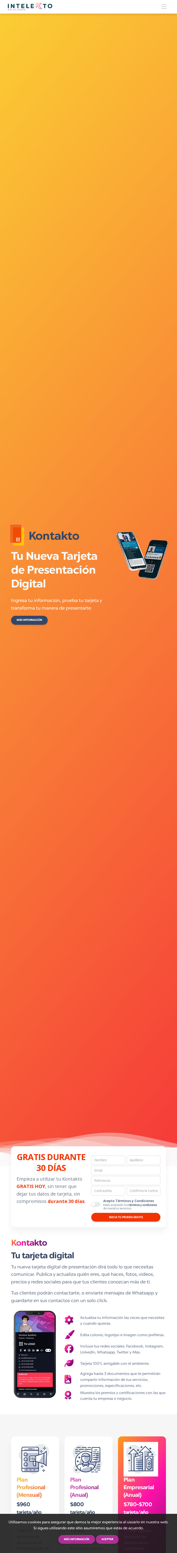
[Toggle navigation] (164, 7)
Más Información (29, 620)
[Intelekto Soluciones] (30, 7)
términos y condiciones (143, 1205)
